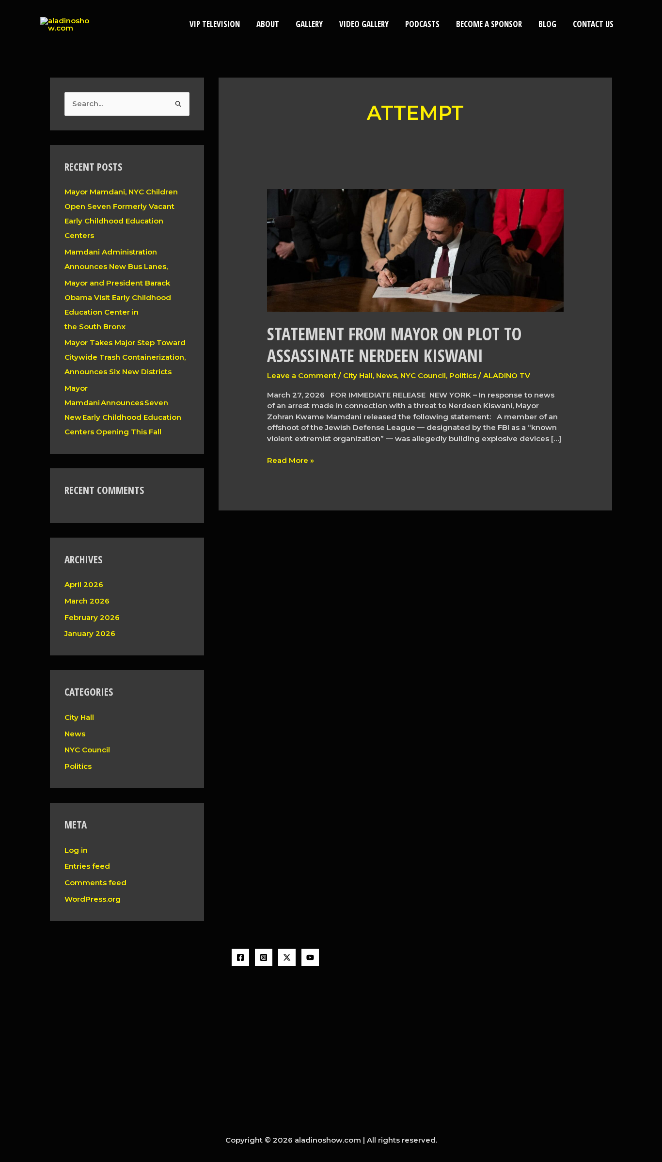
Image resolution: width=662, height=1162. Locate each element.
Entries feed (87, 866)
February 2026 (92, 617)
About (267, 24)
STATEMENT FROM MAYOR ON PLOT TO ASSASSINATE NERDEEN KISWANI (394, 344)
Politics (78, 766)
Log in (76, 850)
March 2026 (87, 600)
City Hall (79, 717)
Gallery (309, 24)
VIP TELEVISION (214, 24)
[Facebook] (240, 957)
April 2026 (83, 584)
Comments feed (95, 882)
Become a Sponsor (489, 24)
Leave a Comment (301, 375)
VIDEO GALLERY (364, 24)
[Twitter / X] (287, 957)
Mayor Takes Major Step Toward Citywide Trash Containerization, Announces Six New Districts (125, 357)
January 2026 (89, 633)
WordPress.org (92, 899)
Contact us (593, 24)
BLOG (547, 24)
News (74, 733)
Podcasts (422, 24)
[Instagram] (263, 957)
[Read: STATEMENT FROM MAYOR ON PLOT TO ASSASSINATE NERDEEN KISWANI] (415, 250)
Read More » (290, 460)
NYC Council (87, 749)
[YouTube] (310, 957)
